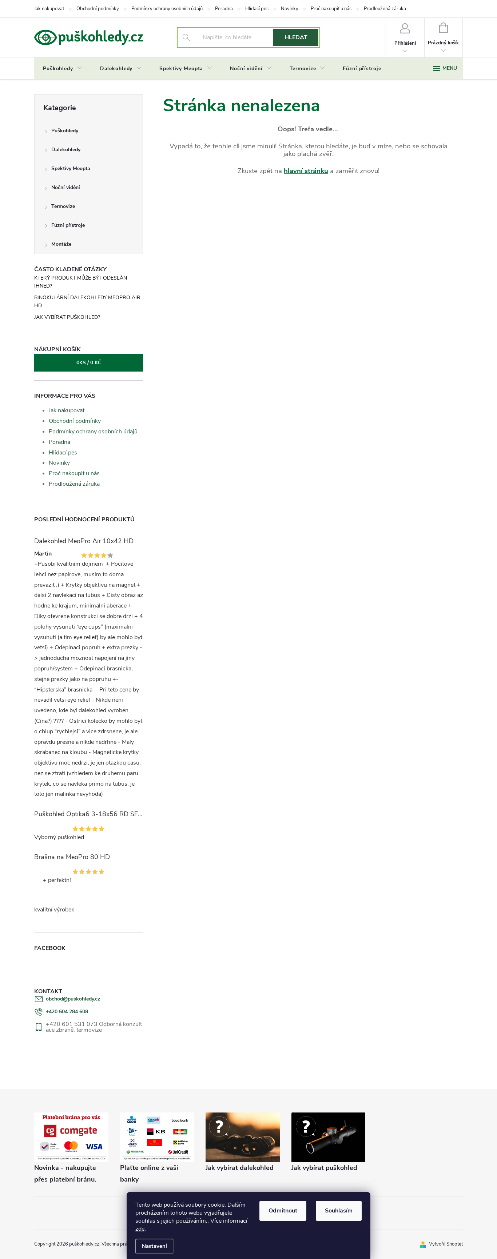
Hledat (296, 37)
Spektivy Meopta (70, 168)
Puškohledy (64, 130)
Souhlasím (339, 1211)
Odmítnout (283, 1211)
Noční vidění (65, 187)
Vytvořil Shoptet (446, 1244)
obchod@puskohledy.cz (73, 998)
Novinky (289, 8)
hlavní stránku (306, 171)
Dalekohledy (65, 149)
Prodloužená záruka (385, 8)
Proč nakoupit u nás (331, 8)
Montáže (61, 244)
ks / (88, 362)
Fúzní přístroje (68, 225)
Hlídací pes (257, 8)
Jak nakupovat (49, 8)
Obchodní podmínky (97, 8)
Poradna (224, 8)
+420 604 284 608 (67, 1011)
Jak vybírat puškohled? (67, 317)
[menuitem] (62, 68)
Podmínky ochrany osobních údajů (167, 8)
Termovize (63, 206)
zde (139, 1229)
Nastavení (154, 1246)
